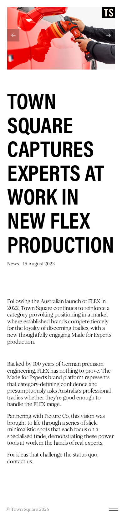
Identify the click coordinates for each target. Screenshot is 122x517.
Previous (13, 35)
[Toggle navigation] (113, 510)
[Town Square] (108, 12)
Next (109, 35)
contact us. (20, 461)
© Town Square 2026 (27, 509)
